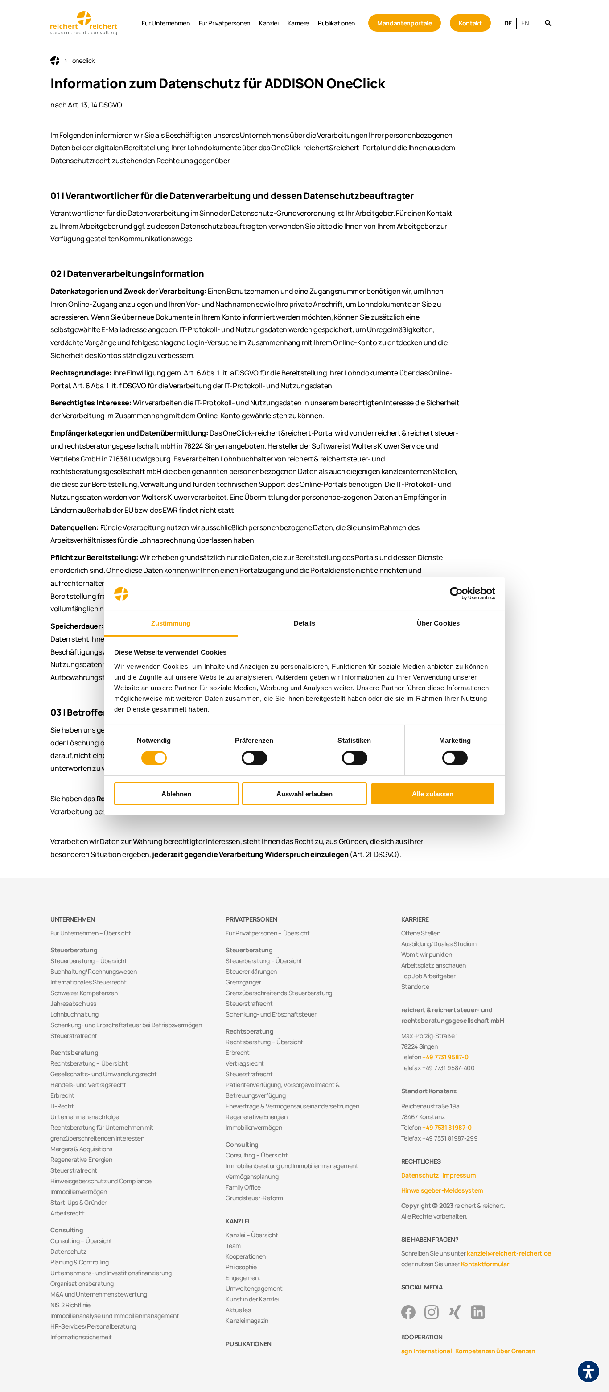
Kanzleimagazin (247, 1320)
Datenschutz (68, 1251)
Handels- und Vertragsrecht (88, 1084)
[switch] (254, 758)
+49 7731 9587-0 (445, 1057)
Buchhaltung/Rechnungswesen (93, 971)
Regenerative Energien (81, 1159)
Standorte (415, 986)
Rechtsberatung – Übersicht (89, 1063)
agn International (426, 1351)
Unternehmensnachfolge (84, 1116)
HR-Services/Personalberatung (93, 1326)
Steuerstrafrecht (73, 1035)
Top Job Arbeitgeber (428, 976)
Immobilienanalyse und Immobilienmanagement (114, 1315)
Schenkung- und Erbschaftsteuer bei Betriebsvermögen (126, 1025)
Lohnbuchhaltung (74, 1014)
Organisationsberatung (81, 1283)
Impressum (459, 1175)
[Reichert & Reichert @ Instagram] (431, 1312)
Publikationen (336, 23)
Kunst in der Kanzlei (252, 1299)
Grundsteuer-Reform (254, 1198)
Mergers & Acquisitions (81, 1149)
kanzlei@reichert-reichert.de (509, 1253)
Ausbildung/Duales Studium (439, 943)
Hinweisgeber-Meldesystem (442, 1190)
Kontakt (470, 23)
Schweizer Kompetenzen (83, 992)
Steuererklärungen (251, 971)
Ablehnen (176, 794)
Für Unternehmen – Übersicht (90, 933)
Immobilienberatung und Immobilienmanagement (292, 1165)
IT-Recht (62, 1106)
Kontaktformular (485, 1264)
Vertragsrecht (245, 1063)
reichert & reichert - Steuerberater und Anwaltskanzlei (54, 60)
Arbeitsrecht (67, 1213)
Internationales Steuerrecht (88, 982)
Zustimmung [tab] (171, 623)
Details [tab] (305, 623)
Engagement (243, 1277)
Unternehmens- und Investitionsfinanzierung (111, 1272)
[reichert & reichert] (93, 23)
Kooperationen (246, 1256)
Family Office (243, 1187)
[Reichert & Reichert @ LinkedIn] (478, 1312)
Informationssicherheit (81, 1337)
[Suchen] (548, 23)
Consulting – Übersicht (81, 1240)
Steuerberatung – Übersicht (88, 960)
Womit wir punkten (426, 954)
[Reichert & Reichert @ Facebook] (408, 1312)
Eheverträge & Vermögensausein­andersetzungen (292, 1106)
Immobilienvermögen (78, 1191)
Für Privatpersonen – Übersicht (267, 933)
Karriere (298, 23)
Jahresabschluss (73, 1003)
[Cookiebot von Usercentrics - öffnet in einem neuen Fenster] (456, 593)
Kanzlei (269, 23)
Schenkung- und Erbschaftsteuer (271, 1014)
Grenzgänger (243, 982)
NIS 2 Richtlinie (70, 1305)
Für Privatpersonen (224, 23)
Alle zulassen (432, 794)
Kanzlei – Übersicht (252, 1235)
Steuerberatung (74, 950)
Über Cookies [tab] (438, 623)
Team (233, 1245)
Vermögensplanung (252, 1176)
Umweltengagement (254, 1288)
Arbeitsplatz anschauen (433, 965)
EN (525, 23)
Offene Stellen (420, 933)
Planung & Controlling (79, 1262)
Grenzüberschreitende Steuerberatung (279, 992)
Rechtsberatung (74, 1052)
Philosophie (241, 1267)
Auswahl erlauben (304, 794)
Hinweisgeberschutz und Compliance (100, 1181)
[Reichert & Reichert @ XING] (455, 1312)
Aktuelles (238, 1310)
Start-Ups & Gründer (78, 1202)
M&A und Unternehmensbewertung (98, 1294)
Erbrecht (62, 1095)
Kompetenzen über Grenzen (495, 1351)
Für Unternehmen (165, 23)
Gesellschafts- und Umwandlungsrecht (103, 1074)
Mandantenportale (404, 23)
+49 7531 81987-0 (447, 1127)
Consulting (66, 1230)
